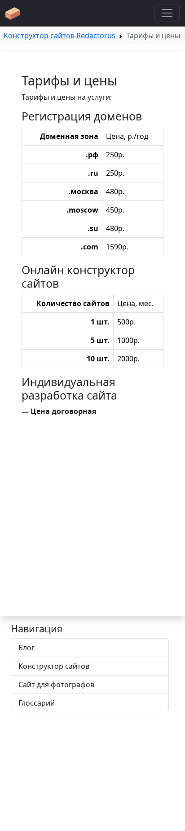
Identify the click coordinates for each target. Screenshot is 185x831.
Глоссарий (36, 703)
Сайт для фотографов (56, 684)
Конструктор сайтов (53, 666)
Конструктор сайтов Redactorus (59, 35)
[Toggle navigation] (167, 13)
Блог (26, 648)
